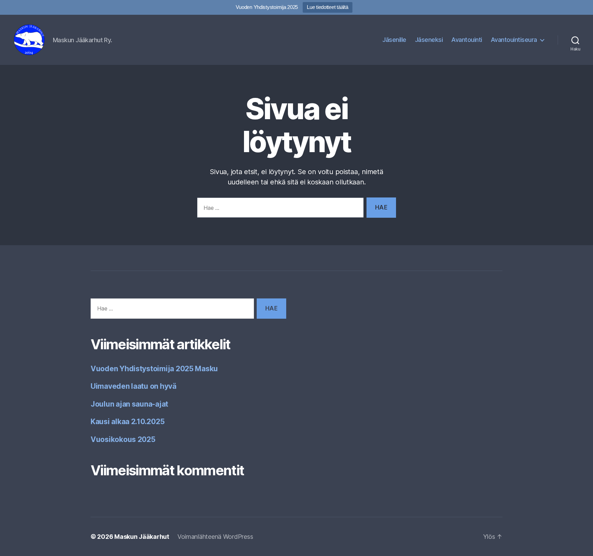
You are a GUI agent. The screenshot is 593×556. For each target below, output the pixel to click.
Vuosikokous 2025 (123, 439)
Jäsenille (394, 39)
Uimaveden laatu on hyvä (133, 386)
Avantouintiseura (514, 39)
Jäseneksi (429, 39)
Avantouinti (466, 39)
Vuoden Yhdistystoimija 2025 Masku (154, 368)
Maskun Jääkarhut (141, 536)
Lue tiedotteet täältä (327, 7)
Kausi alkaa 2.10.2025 (127, 421)
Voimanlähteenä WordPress (215, 536)
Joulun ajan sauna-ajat (129, 404)
